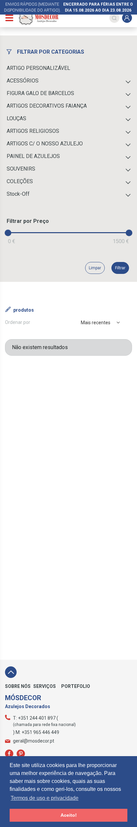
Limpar (95, 268)
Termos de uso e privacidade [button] (44, 798)
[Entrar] (127, 18)
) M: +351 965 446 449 (36, 732)
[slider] (8, 233)
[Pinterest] (21, 753)
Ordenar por (17, 322)
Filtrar (120, 268)
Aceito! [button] (69, 815)
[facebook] (9, 753)
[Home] (39, 18)
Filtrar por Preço (28, 221)
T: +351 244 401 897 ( (35, 718)
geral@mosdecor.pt (33, 741)
